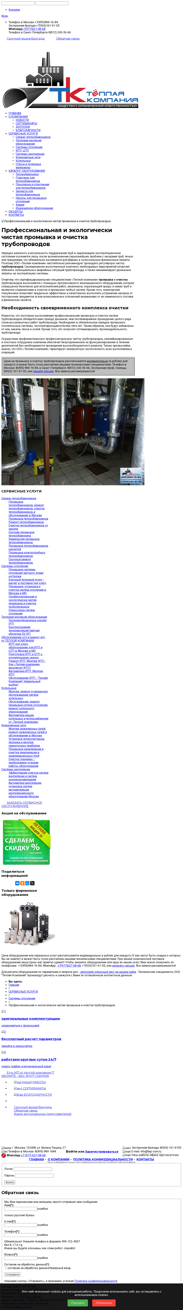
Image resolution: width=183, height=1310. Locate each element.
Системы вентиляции (30, 154)
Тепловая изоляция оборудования (28, 142)
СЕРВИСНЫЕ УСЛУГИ (23, 133)
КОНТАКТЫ (16, 215)
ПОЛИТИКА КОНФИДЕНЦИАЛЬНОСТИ (103, 1159)
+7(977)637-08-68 (33, 29)
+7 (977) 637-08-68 (33, 1155)
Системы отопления (29, 147)
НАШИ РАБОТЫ (33, 1082)
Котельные (23, 160)
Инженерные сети (28, 157)
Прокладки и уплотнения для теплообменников (32, 186)
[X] (32, 883)
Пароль (9, 1175)
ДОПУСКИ (23, 127)
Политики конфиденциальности (95, 1281)
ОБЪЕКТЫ (16, 211)
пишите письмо (43, 371)
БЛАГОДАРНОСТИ (28, 130)
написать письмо (123, 965)
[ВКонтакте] (17, 883)
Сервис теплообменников (33, 137)
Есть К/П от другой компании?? (27, 1074)
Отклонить (104, 1303)
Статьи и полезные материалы (28, 165)
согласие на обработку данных (28, 1268)
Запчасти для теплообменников (28, 193)
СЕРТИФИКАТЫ (26, 123)
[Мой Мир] (27, 883)
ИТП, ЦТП (22, 150)
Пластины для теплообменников (28, 179)
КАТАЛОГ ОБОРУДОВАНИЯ (27, 171)
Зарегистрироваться (101, 1151)
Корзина (14, 9)
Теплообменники (27, 174)
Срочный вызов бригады (26, 38)
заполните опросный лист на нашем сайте (108, 972)
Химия (20, 204)
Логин (8, 1169)
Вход (4, 16)
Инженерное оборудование (34, 208)
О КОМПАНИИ (18, 116)
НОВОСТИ (22, 120)
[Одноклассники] (22, 883)
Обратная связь (68, 38)
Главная (14, 985)
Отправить (12, 1274)
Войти (10, 1182)
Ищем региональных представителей (42, 1114)
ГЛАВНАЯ (15, 113)
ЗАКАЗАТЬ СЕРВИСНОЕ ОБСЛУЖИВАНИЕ (21, 804)
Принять (77, 1303)
